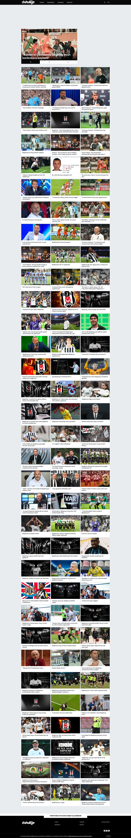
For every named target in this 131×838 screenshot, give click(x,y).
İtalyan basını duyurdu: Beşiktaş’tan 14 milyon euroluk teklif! (65, 310)
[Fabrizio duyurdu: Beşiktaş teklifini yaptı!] (65, 590)
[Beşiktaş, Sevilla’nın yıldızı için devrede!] (35, 568)
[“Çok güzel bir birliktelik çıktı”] (65, 478)
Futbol (42, 2)
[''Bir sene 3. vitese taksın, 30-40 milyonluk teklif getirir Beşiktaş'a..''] (95, 277)
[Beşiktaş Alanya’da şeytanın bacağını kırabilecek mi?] (95, 456)
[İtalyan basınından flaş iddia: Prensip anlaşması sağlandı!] (35, 366)
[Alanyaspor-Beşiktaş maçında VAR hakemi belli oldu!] (65, 501)
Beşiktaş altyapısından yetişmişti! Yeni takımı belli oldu (95, 781)
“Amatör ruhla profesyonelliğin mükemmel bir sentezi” (32, 467)
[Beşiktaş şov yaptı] (65, 792)
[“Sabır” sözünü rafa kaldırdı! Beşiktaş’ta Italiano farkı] (35, 478)
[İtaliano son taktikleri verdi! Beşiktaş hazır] (95, 703)
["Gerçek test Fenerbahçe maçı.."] (35, 658)
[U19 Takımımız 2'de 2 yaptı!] (35, 277)
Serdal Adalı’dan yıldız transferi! (92, 421)
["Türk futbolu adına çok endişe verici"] (35, 120)
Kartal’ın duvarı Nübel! (89, 533)
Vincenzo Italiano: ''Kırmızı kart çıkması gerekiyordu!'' (95, 86)
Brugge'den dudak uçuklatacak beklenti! (92, 556)
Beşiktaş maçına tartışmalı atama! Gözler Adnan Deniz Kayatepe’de (94, 803)
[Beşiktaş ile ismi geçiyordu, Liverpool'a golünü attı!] (95, 254)
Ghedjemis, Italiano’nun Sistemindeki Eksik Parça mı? (94, 579)
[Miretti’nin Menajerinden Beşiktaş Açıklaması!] (65, 344)
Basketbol (50, 2)
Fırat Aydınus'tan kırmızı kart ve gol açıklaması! (34, 243)
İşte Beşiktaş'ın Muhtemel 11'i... (62, 377)
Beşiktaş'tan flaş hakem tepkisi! (33, 152)
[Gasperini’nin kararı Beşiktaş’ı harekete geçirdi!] (95, 366)
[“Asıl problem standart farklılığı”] (35, 97)
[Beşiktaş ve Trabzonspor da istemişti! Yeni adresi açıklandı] (65, 389)
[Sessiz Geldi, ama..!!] (65, 658)
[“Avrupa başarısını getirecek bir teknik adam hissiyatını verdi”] (35, 501)
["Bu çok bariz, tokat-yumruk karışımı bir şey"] (95, 165)
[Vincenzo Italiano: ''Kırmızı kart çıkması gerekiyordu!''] (95, 75)
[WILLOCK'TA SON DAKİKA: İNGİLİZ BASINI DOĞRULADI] (35, 590)
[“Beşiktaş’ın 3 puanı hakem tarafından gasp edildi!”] (65, 75)
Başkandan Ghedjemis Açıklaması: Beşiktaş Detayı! (64, 579)
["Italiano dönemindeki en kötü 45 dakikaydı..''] (35, 165)
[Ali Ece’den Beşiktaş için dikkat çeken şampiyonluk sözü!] (95, 322)
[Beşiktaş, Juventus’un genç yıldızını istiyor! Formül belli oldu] (35, 389)
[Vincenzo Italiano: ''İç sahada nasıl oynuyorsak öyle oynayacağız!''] (95, 232)
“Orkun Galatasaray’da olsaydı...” (33, 802)
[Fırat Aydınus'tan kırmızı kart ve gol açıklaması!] (35, 232)
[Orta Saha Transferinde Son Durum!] (95, 344)
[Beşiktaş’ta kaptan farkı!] (35, 523)
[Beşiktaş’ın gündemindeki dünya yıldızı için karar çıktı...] (95, 613)
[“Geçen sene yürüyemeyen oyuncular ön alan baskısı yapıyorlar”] (65, 613)
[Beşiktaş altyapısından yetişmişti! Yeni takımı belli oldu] (95, 770)
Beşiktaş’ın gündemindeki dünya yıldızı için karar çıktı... (95, 624)
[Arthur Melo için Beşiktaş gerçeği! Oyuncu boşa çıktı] (35, 434)
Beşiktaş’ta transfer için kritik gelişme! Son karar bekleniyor (35, 422)
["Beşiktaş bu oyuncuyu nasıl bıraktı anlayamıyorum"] (35, 344)
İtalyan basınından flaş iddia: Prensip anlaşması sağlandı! (34, 377)
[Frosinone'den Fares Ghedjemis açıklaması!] (65, 277)
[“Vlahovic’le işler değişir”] (95, 590)
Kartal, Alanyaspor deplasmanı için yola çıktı (94, 646)
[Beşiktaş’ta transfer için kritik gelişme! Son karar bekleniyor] (35, 411)
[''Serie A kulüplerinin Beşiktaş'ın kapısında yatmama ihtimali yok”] (65, 322)
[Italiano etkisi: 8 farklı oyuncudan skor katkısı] (95, 478)
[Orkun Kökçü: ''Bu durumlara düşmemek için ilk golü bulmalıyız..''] (95, 142)
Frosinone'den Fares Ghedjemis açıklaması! (62, 288)
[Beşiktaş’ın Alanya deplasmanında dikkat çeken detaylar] (65, 523)
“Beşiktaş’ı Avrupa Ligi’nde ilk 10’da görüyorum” (93, 758)
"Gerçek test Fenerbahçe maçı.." (33, 668)
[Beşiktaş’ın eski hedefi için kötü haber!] (65, 546)
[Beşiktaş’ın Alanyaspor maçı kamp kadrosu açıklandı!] (35, 703)
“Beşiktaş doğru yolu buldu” (91, 399)
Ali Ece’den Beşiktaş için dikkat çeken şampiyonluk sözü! (94, 332)
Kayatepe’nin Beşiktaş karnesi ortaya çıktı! (94, 736)
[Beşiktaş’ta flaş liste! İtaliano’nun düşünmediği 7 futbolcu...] (65, 680)
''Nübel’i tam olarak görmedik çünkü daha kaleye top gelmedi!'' (34, 332)
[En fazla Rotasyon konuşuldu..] (35, 210)
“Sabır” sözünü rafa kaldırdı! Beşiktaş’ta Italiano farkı (35, 489)
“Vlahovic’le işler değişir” (90, 601)
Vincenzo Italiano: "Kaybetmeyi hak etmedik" (93, 131)
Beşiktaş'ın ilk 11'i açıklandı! (61, 264)
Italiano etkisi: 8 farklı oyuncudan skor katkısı (94, 489)
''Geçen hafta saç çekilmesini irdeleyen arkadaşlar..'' (35, 198)
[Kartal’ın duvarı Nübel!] (95, 523)
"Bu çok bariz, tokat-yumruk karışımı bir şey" (95, 175)
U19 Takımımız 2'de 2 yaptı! (31, 287)
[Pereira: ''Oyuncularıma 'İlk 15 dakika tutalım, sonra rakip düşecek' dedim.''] (65, 142)
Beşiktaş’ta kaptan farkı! (30, 533)
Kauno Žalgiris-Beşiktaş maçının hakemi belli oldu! (63, 781)
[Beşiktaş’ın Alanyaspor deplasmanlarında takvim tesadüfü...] (35, 770)
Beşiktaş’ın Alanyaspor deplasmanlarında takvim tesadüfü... (35, 781)
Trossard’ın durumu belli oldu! (62, 713)
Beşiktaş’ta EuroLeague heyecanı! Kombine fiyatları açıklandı (63, 758)
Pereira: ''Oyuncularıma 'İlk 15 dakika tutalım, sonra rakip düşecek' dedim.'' (64, 153)
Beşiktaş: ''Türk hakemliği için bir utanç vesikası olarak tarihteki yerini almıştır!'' (65, 131)
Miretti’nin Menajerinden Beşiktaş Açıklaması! (63, 355)
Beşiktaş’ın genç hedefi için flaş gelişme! (33, 556)
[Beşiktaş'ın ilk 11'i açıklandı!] (65, 254)
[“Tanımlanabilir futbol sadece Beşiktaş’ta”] (95, 501)
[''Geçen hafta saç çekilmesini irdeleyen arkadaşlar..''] (35, 187)
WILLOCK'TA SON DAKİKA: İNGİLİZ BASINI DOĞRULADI (35, 601)
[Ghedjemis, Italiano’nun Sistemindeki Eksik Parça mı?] (95, 568)
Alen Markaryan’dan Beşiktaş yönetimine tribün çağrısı (92, 668)
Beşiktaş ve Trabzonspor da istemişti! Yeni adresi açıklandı (64, 400)
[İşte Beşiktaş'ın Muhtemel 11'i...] (65, 366)
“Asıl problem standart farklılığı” (33, 108)
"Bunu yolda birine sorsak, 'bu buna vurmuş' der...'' (64, 220)
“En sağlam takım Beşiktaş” (61, 444)
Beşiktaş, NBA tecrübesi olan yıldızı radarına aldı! (63, 736)
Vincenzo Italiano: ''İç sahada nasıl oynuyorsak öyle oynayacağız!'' (93, 243)
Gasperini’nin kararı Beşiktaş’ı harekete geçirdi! (95, 377)
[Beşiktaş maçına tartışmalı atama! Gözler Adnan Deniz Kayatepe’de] (95, 792)
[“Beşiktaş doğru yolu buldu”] (95, 389)
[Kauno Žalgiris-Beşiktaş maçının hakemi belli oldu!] (65, 770)
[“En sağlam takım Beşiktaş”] (65, 434)
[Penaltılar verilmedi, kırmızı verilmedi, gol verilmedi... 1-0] (95, 210)
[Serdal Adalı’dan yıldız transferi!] (95, 411)
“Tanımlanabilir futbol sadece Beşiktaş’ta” (92, 512)
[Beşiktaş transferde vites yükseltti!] (65, 411)
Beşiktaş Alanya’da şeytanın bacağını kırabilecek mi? (94, 467)
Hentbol (69, 2)
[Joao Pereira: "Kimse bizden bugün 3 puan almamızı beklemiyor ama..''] (35, 254)
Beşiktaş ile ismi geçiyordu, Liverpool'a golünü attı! (95, 265)
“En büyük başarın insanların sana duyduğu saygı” (63, 467)
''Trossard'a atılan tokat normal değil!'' (65, 197)
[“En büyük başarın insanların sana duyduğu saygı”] (65, 456)
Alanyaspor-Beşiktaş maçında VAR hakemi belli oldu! (64, 512)
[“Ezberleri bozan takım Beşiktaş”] (35, 299)
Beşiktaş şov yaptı (58, 802)
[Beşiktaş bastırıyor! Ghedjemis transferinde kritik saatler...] (35, 680)
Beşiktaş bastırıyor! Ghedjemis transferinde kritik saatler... (32, 691)
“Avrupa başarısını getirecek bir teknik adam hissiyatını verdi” (35, 512)
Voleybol (61, 2)
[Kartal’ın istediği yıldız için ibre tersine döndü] (35, 635)
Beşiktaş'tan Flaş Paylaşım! (61, 242)
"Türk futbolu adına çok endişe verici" (35, 130)
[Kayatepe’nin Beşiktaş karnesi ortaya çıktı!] (95, 725)
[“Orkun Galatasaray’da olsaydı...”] (35, 792)
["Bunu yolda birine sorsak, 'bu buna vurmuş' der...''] (65, 210)
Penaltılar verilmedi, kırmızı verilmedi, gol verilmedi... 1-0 (94, 220)
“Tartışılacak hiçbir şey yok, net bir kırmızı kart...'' (63, 108)
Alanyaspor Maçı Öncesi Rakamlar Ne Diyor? (35, 736)
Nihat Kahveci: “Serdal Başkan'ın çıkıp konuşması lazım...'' (94, 108)
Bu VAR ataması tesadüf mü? (62, 175)
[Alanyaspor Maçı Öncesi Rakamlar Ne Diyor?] (35, 725)
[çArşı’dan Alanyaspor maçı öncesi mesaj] (95, 434)
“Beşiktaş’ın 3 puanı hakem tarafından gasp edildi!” (65, 86)
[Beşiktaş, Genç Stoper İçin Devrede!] (95, 299)
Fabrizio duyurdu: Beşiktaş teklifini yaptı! (63, 601)
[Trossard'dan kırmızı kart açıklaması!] (95, 187)
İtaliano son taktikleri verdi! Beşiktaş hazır (94, 713)
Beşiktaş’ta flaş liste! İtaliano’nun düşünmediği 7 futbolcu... (63, 691)
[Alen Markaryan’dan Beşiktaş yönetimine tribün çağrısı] (95, 658)
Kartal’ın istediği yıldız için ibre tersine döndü (35, 646)
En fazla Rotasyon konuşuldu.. (32, 220)
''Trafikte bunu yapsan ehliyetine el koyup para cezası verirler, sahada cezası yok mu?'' (34, 86)
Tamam (108, 836)
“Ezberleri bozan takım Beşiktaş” (33, 309)
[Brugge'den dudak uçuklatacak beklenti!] (95, 546)
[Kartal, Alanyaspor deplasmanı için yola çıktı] (95, 635)
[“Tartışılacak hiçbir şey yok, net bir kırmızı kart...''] (65, 97)
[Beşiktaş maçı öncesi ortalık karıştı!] (65, 635)
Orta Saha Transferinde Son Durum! (94, 354)
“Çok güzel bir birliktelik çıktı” (61, 489)
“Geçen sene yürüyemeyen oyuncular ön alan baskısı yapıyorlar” (65, 624)
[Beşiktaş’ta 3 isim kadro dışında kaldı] (95, 680)
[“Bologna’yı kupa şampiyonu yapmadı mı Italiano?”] (35, 747)
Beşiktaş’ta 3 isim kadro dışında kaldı (94, 690)
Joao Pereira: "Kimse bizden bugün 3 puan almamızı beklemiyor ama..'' (34, 265)
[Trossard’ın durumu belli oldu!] (65, 703)
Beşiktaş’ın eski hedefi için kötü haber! (65, 556)
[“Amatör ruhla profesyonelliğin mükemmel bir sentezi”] (35, 456)
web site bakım (106, 822)
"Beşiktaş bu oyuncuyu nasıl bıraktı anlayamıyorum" (34, 355)
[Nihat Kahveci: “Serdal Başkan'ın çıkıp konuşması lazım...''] (95, 97)
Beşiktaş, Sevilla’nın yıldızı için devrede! (35, 578)
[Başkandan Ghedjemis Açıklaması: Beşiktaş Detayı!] (65, 568)
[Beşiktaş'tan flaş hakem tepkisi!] (35, 142)
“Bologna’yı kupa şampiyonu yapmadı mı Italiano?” (35, 758)
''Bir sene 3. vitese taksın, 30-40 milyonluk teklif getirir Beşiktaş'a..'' (93, 288)
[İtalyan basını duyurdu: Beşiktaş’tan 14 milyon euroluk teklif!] (65, 299)
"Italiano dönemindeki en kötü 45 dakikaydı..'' (33, 175)
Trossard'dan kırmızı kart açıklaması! (94, 197)
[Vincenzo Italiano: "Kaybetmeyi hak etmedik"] (95, 120)
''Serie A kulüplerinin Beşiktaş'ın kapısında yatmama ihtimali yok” (63, 332)
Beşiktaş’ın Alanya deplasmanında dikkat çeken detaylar (64, 534)
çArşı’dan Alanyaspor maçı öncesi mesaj (93, 444)
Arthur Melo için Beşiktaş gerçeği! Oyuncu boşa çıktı (33, 444)
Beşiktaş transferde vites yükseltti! (63, 421)
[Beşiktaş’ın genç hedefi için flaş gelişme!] (35, 546)
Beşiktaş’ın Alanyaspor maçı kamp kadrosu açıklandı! (34, 713)
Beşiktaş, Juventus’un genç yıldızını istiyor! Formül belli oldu (34, 400)
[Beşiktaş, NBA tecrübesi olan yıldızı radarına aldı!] (65, 725)
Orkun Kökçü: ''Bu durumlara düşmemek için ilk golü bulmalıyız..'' (94, 153)
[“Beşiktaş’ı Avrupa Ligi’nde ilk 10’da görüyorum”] (95, 747)
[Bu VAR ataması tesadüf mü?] (65, 165)
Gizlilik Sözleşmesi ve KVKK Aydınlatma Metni (80, 836)
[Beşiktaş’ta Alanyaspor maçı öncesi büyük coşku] (35, 613)
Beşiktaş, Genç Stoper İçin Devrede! (94, 309)
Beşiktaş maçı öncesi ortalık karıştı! (64, 645)
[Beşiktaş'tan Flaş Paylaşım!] (65, 232)
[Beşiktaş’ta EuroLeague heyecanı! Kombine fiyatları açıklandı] (65, 747)
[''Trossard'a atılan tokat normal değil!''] (65, 187)
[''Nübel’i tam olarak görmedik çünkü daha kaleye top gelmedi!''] (35, 322)
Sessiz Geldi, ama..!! (58, 668)
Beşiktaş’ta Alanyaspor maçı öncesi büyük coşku (34, 624)
